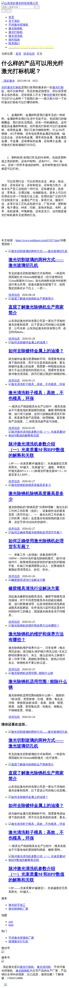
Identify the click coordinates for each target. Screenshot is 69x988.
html (10, 924)
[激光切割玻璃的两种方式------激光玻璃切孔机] (38, 251)
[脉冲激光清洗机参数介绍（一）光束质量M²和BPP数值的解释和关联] (38, 435)
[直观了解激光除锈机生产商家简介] (31, 298)
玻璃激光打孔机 (18, 941)
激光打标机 (15, 32)
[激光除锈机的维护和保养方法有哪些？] (33, 625)
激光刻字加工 (16, 904)
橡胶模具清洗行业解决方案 (33, 588)
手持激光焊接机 (18, 24)
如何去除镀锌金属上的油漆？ (36, 351)
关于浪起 (14, 20)
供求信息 (29, 53)
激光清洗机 (15, 35)
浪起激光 (8, 80)
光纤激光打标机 (11, 87)
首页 (11, 17)
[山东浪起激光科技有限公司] (19, 3)
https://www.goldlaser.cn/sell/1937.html (38, 240)
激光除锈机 (15, 28)
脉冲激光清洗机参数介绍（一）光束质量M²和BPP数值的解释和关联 (36, 450)
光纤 (49, 94)
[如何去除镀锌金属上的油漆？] (28, 342)
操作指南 (14, 39)
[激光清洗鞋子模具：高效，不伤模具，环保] (36, 384)
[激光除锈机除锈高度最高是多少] (29, 485)
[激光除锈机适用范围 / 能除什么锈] (30, 673)
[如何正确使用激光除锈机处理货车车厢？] (35, 532)
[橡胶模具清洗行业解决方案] (26, 579)
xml (10, 921)
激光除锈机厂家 (18, 908)
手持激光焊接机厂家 (21, 937)
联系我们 (14, 43)
